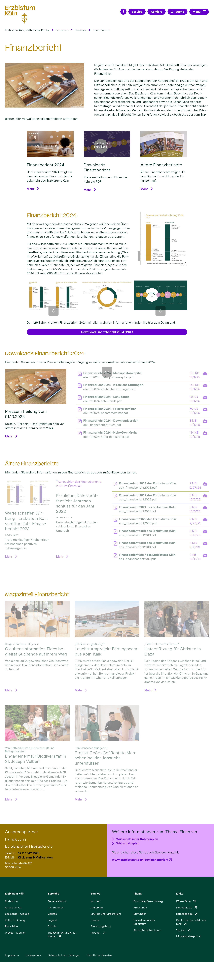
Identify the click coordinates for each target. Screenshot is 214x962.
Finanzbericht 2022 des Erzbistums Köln (147, 495)
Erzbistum (62, 30)
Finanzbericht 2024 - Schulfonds (106, 397)
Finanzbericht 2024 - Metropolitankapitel (112, 373)
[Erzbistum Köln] (20, 14)
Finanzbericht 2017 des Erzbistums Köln (147, 555)
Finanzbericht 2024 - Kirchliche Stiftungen (113, 385)
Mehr (30, 189)
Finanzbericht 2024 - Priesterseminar (109, 409)
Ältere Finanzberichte (32, 464)
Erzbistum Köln (14, 893)
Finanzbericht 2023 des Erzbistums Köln (147, 483)
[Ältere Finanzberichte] (163, 144)
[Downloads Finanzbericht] (107, 144)
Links (179, 893)
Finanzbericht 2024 (52, 215)
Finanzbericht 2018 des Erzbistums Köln (147, 543)
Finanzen (80, 30)
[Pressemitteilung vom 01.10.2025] (35, 386)
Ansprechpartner (21, 831)
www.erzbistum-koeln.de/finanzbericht (140, 860)
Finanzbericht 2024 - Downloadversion (110, 420)
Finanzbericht (101, 30)
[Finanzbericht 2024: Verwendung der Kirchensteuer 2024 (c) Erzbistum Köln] (160, 295)
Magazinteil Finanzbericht (37, 594)
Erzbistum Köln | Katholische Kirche (27, 30)
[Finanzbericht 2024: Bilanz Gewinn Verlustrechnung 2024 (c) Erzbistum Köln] (53, 295)
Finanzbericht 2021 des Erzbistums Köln (147, 507)
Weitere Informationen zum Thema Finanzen (154, 831)
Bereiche (53, 893)
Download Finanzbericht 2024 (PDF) (107, 332)
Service (95, 893)
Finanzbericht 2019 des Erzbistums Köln (147, 531)
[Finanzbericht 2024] (50, 144)
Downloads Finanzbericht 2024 (45, 353)
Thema (137, 893)
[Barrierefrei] (123, 12)
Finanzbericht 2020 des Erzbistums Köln (147, 519)
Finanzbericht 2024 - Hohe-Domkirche (110, 432)
